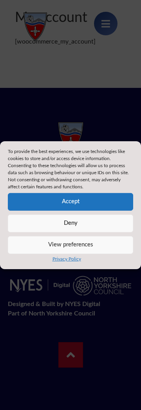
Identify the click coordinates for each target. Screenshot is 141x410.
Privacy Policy (66, 258)
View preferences (70, 245)
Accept (71, 201)
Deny (71, 223)
